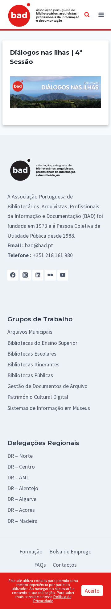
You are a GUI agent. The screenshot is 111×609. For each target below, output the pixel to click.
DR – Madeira (22, 521)
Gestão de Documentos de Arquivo (47, 386)
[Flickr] (50, 275)
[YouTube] (62, 275)
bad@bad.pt (39, 245)
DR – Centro (21, 466)
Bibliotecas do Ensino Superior (42, 343)
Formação (31, 551)
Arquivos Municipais (29, 331)
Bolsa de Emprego (70, 551)
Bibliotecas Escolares (31, 353)
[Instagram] (25, 275)
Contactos (65, 564)
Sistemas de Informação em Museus (48, 408)
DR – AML (18, 477)
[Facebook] (12, 275)
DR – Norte (20, 456)
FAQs (40, 564)
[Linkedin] (37, 275)
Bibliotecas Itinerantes (33, 364)
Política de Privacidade (52, 598)
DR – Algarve (21, 499)
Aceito (92, 590)
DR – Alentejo (22, 488)
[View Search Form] (86, 14)
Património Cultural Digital (37, 397)
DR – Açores (21, 510)
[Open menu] (101, 14)
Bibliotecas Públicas (30, 375)
